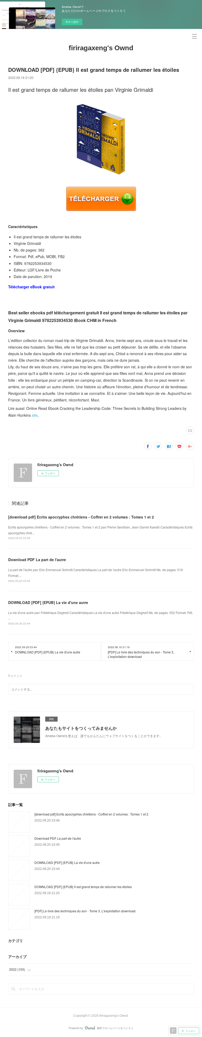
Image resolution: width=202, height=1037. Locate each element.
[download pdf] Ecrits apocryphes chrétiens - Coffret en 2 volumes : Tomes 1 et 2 (81, 517)
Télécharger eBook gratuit (31, 286)
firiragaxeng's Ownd (101, 48)
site (35, 415)
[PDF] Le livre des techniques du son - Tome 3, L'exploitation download (84, 911)
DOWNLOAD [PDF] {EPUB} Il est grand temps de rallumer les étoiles (83, 886)
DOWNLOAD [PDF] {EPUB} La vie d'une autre (48, 602)
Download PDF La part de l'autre (37, 559)
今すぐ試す (72, 22)
